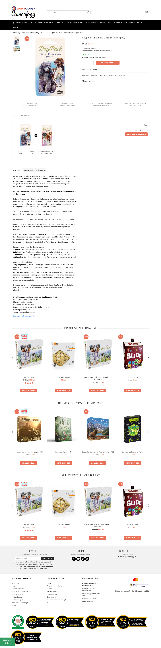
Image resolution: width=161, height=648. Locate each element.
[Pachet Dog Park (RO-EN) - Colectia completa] (98, 354)
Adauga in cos (107, 63)
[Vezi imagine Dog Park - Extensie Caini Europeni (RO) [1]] (16, 49)
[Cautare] (88, 12)
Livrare (49, 589)
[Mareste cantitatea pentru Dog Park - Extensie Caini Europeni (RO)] (92, 63)
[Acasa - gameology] (23, 8)
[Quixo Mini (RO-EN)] (63, 354)
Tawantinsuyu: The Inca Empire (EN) (29, 452)
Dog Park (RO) (64, 176)
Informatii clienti (55, 578)
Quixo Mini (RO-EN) (63, 377)
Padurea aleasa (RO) (63, 452)
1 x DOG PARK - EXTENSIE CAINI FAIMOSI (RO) (46, 152)
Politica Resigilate (18, 600)
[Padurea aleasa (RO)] (63, 429)
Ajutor (49, 583)
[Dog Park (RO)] (29, 354)
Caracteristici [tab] (28, 170)
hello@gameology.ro (127, 556)
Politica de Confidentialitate (37, 568)
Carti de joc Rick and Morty (132, 452)
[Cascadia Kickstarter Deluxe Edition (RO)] (98, 429)
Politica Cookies (17, 597)
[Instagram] (87, 559)
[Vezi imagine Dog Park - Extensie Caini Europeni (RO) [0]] (16, 40)
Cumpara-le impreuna (136, 134)
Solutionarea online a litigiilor (57, 600)
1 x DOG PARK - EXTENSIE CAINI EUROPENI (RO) (25, 152)
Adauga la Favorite (91, 81)
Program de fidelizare (54, 586)
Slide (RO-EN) (132, 377)
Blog (13, 586)
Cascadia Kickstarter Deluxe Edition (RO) (98, 452)
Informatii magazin (21, 578)
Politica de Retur (17, 594)
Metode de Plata (52, 591)
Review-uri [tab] (40, 170)
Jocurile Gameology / (47, 32)
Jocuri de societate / (30, 32)
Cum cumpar (51, 597)
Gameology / (17, 32)
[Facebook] (74, 559)
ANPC (49, 603)
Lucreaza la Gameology (20, 603)
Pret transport (52, 594)
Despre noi (15, 583)
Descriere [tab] (16, 170)
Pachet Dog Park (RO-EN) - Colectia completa (97, 378)
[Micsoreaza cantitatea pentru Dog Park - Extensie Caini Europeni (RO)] (84, 63)
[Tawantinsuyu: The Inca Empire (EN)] (29, 429)
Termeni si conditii (18, 589)
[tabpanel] (51, 67)
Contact (14, 605)
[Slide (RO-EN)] (132, 354)
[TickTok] (83, 559)
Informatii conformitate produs (24, 316)
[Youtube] (78, 559)
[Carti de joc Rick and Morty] (132, 429)
